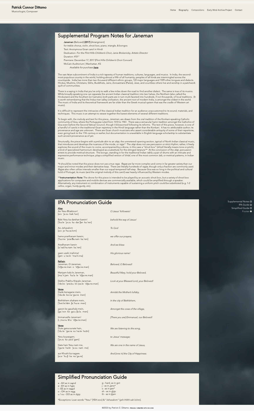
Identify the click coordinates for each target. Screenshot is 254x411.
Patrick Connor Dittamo (29, 7)
